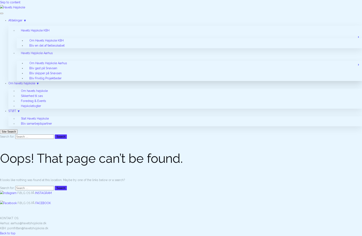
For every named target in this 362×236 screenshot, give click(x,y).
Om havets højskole (21, 83)
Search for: (7, 136)
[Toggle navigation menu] (1, 13)
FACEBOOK (43, 203)
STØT (12, 111)
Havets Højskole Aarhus (37, 53)
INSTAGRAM (43, 193)
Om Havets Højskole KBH (46, 40)
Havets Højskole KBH (35, 30)
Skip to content (10, 2)
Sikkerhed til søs (32, 96)
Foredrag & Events (33, 101)
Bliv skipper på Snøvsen (45, 73)
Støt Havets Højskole (35, 118)
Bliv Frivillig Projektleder (45, 78)
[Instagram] (8, 193)
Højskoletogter (31, 106)
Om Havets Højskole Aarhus (48, 63)
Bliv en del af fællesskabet (47, 45)
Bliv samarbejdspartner (36, 123)
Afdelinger (15, 20)
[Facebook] (9, 203)
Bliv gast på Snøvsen (43, 68)
